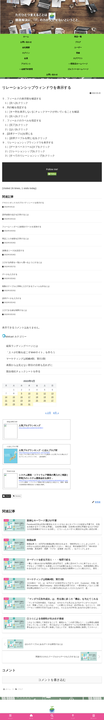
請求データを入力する (11, 298)
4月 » (56, 413)
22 (14, 400)
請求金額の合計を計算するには (15, 214)
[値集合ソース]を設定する (13, 250)
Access (18, 496)
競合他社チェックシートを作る (23, 371)
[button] (96, 488)
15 (14, 397)
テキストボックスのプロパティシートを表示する (23, 203)
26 (45, 400)
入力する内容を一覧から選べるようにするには (22, 262)
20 (52, 397)
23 (21, 400)
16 (21, 397)
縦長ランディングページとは (22, 346)
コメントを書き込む (52, 680)
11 (37, 393)
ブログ (7, 496)
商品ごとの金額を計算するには (15, 238)
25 (37, 400)
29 (14, 404)
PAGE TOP (99, 696)
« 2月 (48, 413)
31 (29, 404)
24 (29, 400)
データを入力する (9, 274)
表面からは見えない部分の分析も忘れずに (29, 365)
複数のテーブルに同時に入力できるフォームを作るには (26, 286)
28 (6, 404)
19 (45, 397)
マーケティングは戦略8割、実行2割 (26, 358)
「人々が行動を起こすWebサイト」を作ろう (30, 352)
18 (37, 397)
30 (21, 404)
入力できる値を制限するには (14, 310)
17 (29, 397)
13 (52, 393)
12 (45, 393)
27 (52, 400)
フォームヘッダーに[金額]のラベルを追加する (21, 227)
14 (6, 397)
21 (6, 400)
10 (29, 393)
